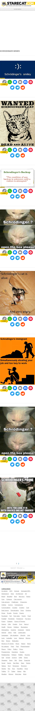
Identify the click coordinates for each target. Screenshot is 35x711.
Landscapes (22, 632)
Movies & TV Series (7, 643)
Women (10, 674)
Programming (5, 652)
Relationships (5, 655)
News (29, 643)
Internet (3, 632)
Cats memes (18, 599)
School (8, 657)
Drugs (3, 613)
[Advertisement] (17, 29)
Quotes (22, 652)
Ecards (9, 613)
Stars (22, 663)
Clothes (3, 605)
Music (17, 643)
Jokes (10, 632)
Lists (28, 635)
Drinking (28, 610)
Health (3, 627)
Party (12, 646)
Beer (15, 596)
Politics (15, 649)
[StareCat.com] (17, 4)
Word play (18, 674)
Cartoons (9, 599)
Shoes (26, 657)
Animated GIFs (25, 591)
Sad (2, 657)
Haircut (26, 624)
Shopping (4, 660)
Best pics (22, 596)
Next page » (18, 568)
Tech (9, 666)
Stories (28, 663)
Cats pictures (5, 602)
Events (15, 613)
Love (15, 638)
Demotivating (15, 610)
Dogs (22, 610)
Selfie (20, 657)
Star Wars (16, 663)
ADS (10, 591)
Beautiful (9, 596)
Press (21, 649)
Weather (4, 674)
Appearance (5, 594)
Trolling (3, 671)
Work (24, 674)
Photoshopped (25, 646)
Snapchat (27, 660)
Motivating (15, 641)
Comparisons (19, 605)
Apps (12, 594)
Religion (14, 655)
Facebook (4, 616)
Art (26, 594)
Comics (10, 605)
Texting (3, 668)
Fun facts (28, 619)
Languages (4, 635)
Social (3, 663)
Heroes (9, 627)
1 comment (4, 152)
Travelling (20, 668)
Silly (15, 660)
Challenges (14, 602)
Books (28, 596)
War (24, 671)
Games (3, 624)
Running (27, 655)
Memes (28, 638)
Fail (10, 616)
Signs (11, 660)
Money (8, 641)
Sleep (20, 660)
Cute (27, 607)
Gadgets (10, 621)
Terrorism (24, 666)
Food (29, 616)
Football (3, 619)
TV (8, 671)
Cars (2, 599)
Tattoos (3, 666)
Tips (9, 668)
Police (9, 649)
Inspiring (13, 630)
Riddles (20, 655)
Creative (21, 607)
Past (17, 646)
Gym (20, 624)
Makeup (21, 638)
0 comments (4, 84)
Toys (13, 668)
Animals (16, 591)
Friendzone (19, 619)
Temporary (16, 666)
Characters (23, 602)
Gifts (9, 624)
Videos (19, 671)
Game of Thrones (19, 621)
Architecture (19, 594)
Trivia (26, 668)
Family (24, 616)
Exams (22, 613)
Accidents (4, 591)
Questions (15, 652)
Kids (15, 632)
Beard (3, 596)
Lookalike (9, 638)
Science (14, 657)
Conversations (5, 607)
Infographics (5, 630)
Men (2, 641)
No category (5, 646)
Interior (28, 630)
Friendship (11, 619)
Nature (23, 643)
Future (3, 621)
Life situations (14, 635)
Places (3, 649)
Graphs (15, 624)
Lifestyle (22, 635)
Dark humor (5, 610)
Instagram (21, 630)
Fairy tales (16, 616)
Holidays (16, 627)
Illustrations (24, 627)
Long (2, 638)
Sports (9, 663)
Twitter (13, 671)
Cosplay (14, 607)
